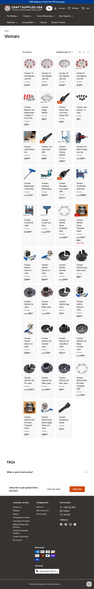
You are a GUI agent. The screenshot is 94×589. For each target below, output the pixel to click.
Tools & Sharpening (45, 16)
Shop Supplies (65, 16)
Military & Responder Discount (20, 525)
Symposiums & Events (21, 517)
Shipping (16, 511)
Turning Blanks (28, 22)
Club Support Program (21, 521)
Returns (16, 514)
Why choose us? (42, 511)
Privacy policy (41, 514)
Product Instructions (20, 537)
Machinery (11, 22)
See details (60, 2)
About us (39, 507)
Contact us (17, 507)
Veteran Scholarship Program (20, 531)
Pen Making (12, 16)
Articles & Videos (58, 22)
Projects (26, 16)
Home (7, 31)
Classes (43, 22)
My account (17, 540)
